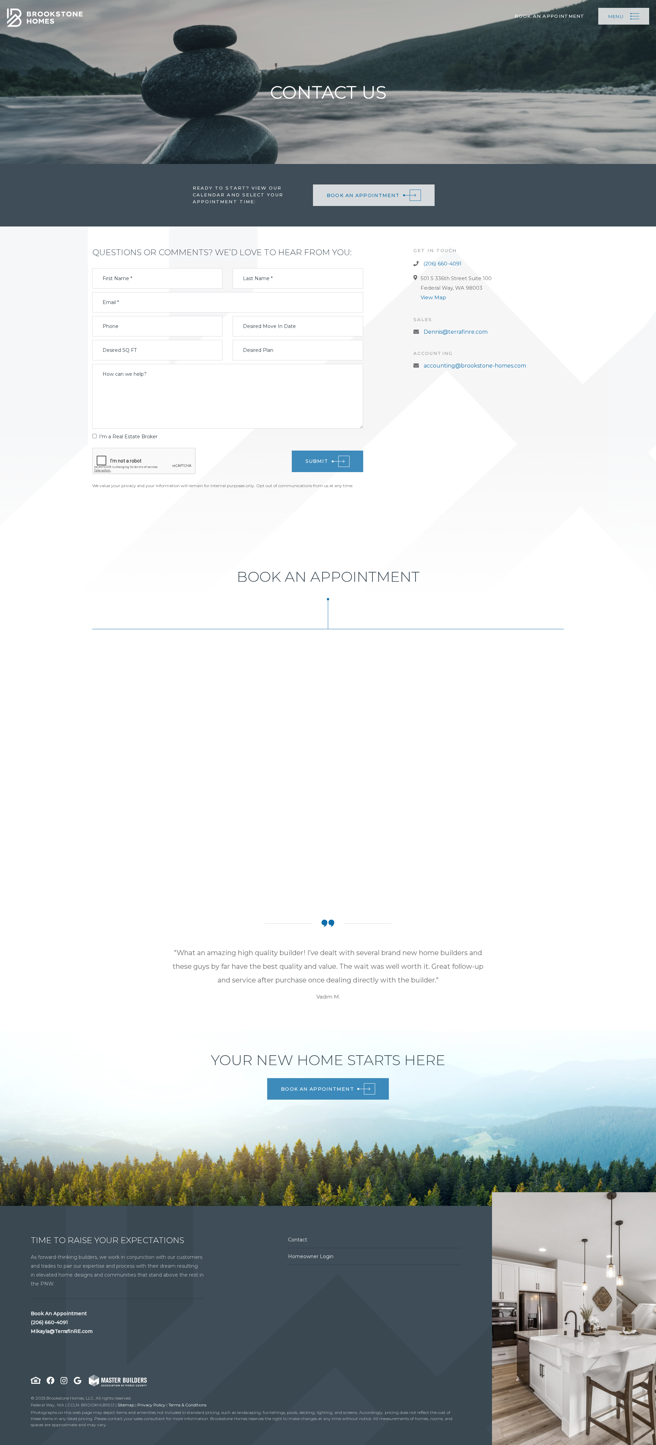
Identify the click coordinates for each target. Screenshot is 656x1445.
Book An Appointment (550, 16)
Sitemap (126, 1404)
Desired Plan (258, 350)
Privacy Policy (151, 1404)
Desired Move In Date (269, 326)
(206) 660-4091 (442, 263)
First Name (117, 278)
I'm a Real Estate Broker (128, 437)
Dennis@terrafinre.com (455, 332)
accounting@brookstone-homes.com (474, 365)
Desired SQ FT (119, 350)
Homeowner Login (310, 1256)
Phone (110, 326)
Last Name (258, 278)
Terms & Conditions (187, 1404)
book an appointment (317, 1089)
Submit (316, 461)
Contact (297, 1240)
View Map (433, 297)
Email (110, 302)
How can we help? (124, 374)
